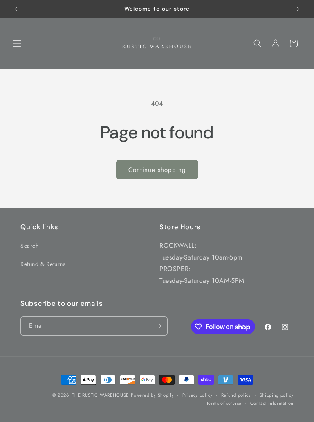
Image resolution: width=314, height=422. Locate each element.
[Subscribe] (158, 326)
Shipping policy (277, 395)
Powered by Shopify (152, 395)
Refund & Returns (43, 264)
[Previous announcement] (16, 9)
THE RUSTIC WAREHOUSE (100, 395)
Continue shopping (157, 169)
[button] (17, 43)
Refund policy (236, 395)
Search (29, 245)
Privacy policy (197, 395)
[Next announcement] (298, 9)
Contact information (272, 403)
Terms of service (224, 403)
